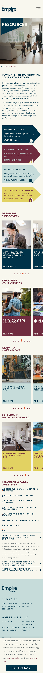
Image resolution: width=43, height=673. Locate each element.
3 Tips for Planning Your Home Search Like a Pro (15, 254)
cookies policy (14, 658)
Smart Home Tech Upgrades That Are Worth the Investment (24, 455)
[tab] (21, 490)
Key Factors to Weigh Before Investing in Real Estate (14, 321)
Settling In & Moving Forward (19, 190)
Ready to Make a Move (14, 169)
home (1, 66)
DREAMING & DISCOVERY (15, 129)
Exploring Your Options (16, 149)
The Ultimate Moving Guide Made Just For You (14, 388)
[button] (38, 9)
